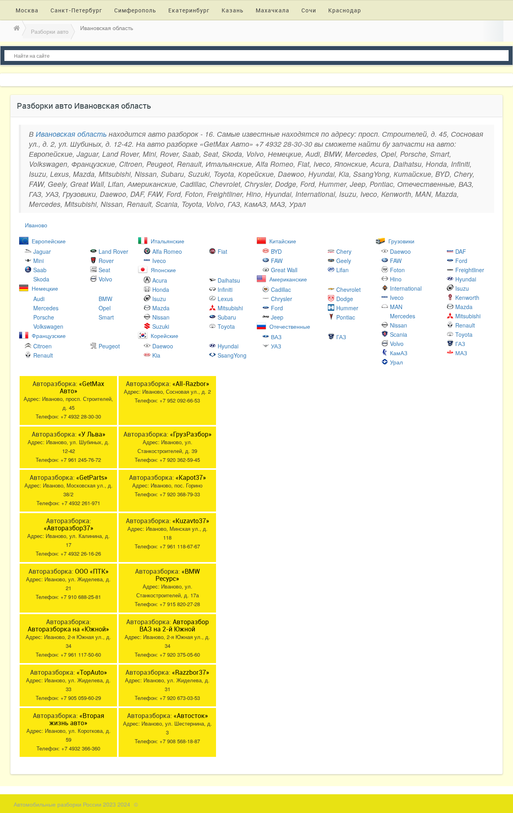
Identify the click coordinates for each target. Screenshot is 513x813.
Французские (49, 336)
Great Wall (284, 270)
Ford (277, 308)
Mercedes (46, 308)
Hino (396, 279)
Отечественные (289, 326)
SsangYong (232, 355)
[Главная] (16, 27)
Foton (397, 270)
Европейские (49, 241)
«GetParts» (91, 477)
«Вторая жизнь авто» (76, 719)
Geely (343, 261)
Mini (38, 261)
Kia (156, 355)
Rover (106, 261)
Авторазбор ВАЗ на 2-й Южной (174, 625)
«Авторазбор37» (68, 528)
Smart (106, 317)
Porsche (43, 317)
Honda (160, 289)
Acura (159, 280)
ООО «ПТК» (92, 571)
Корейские (164, 336)
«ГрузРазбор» (191, 434)
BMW (105, 299)
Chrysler (281, 299)
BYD (276, 251)
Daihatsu (229, 280)
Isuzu (159, 299)
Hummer (347, 308)
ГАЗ (341, 337)
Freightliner (469, 270)
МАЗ (461, 353)
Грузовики (401, 241)
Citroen (42, 346)
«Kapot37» (191, 477)
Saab (39, 270)
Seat (104, 270)
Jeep (277, 317)
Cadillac (281, 289)
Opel (105, 308)
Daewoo (162, 346)
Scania (398, 334)
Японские (163, 270)
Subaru (227, 317)
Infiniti (225, 289)
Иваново (36, 225)
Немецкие (45, 288)
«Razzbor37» (190, 672)
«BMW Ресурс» (178, 575)
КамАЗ (398, 353)
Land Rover (113, 251)
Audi (38, 299)
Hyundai (228, 346)
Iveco (159, 261)
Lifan (342, 270)
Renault (43, 355)
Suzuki (160, 326)
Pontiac (345, 317)
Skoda (41, 279)
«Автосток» (191, 715)
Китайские (282, 241)
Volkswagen (48, 326)
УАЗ (276, 346)
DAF (460, 251)
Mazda (161, 308)
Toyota (226, 326)
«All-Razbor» (190, 383)
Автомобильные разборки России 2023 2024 (72, 804)
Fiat (222, 251)
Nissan (161, 317)
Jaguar (42, 251)
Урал (396, 362)
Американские (288, 279)
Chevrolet (348, 289)
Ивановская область (71, 134)
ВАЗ (276, 337)
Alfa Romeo (167, 251)
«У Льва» (91, 434)
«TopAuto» (92, 672)
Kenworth (467, 297)
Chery (343, 251)
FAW (277, 261)
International (406, 288)
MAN (396, 307)
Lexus (225, 299)
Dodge (344, 299)
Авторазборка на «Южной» (68, 629)
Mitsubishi (230, 308)
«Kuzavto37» (190, 520)
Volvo (105, 279)
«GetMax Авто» (82, 387)
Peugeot (109, 346)
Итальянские (167, 241)
